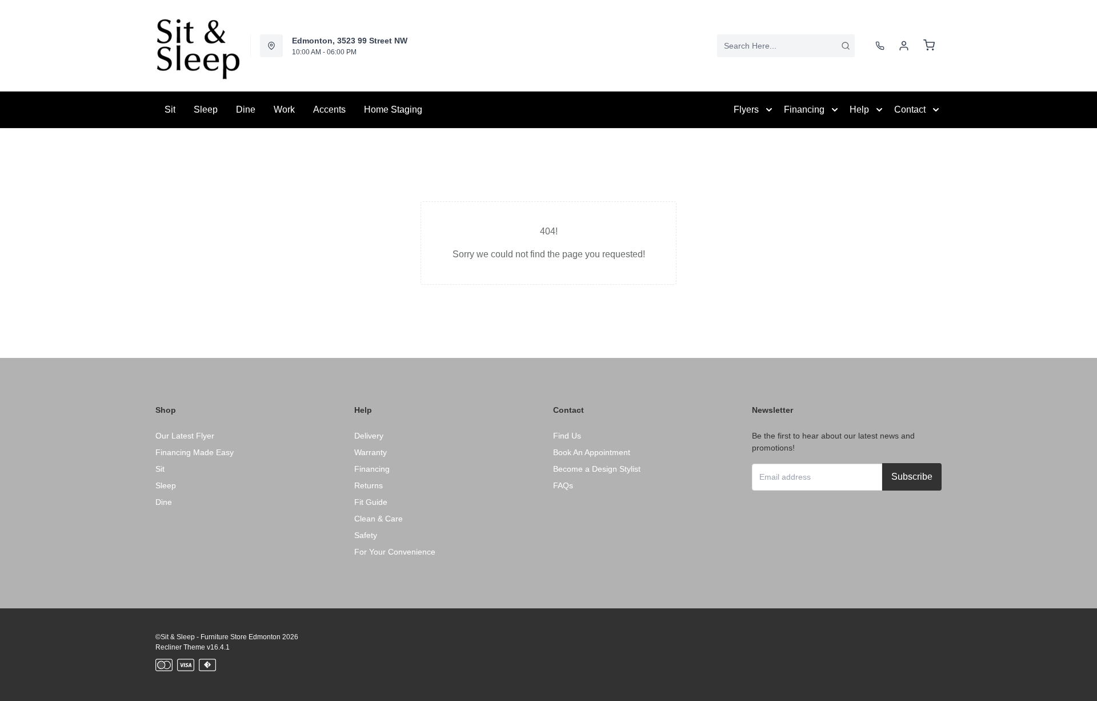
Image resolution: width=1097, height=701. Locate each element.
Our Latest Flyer (184, 435)
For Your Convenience (394, 551)
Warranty (370, 452)
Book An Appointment (591, 452)
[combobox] (786, 45)
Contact (910, 109)
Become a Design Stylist (596, 468)
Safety (365, 535)
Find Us (567, 435)
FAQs (563, 485)
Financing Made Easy (194, 452)
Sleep (206, 109)
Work (284, 109)
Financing (804, 109)
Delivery (368, 435)
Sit (170, 109)
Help (859, 109)
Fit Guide (370, 502)
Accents (329, 109)
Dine (245, 109)
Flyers (746, 109)
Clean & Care (378, 518)
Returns (368, 485)
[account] (904, 45)
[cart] (929, 46)
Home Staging (393, 109)
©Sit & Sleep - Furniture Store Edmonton (218, 637)
